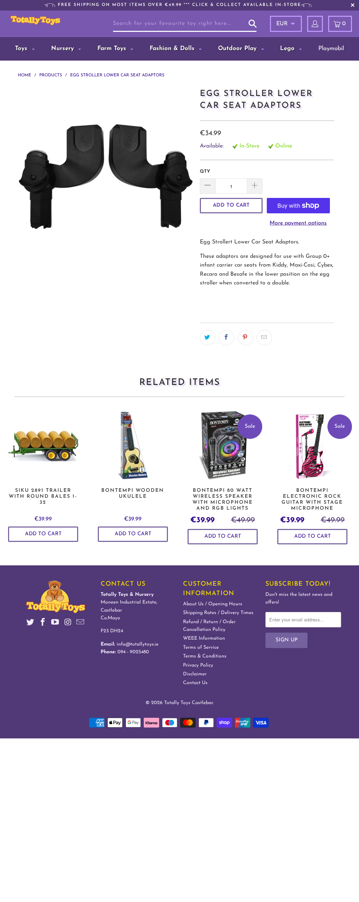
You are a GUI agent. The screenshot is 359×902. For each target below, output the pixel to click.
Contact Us (195, 683)
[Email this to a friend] (264, 337)
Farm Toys (112, 48)
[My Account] (315, 24)
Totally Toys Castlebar (188, 702)
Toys (22, 48)
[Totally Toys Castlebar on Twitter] (30, 623)
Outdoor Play (238, 48)
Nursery (63, 48)
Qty (205, 171)
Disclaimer (194, 674)
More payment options (298, 223)
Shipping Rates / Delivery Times (218, 612)
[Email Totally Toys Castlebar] (80, 623)
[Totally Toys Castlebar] (35, 20)
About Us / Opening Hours (212, 604)
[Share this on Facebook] (226, 337)
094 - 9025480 (133, 652)
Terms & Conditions (204, 656)
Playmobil (331, 48)
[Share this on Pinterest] (245, 337)
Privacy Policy (198, 665)
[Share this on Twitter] (207, 337)
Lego (288, 48)
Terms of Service (201, 647)
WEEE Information (204, 638)
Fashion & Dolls (173, 48)
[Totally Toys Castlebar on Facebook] (43, 623)
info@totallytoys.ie (137, 644)
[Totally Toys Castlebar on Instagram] (68, 623)
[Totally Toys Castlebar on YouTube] (55, 623)
